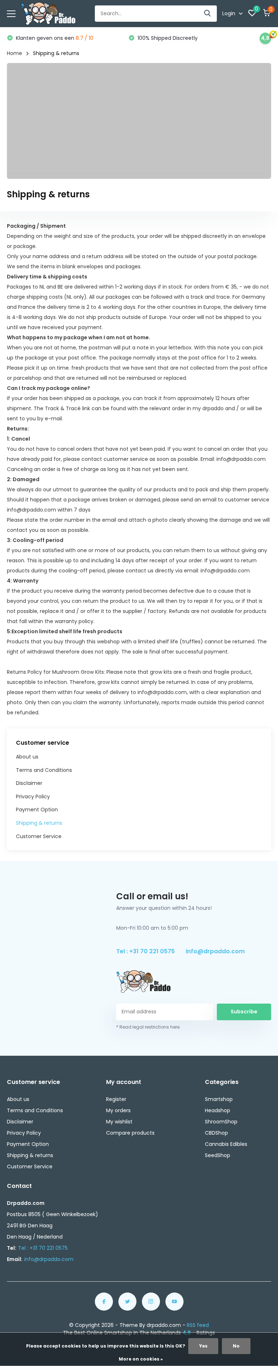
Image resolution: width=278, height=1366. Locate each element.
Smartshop (219, 1099)
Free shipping (164, 38)
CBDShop (216, 1132)
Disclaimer (29, 783)
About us (27, 756)
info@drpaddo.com (215, 951)
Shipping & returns (39, 823)
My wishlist (119, 1121)
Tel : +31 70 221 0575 (145, 951)
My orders (118, 1110)
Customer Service (39, 836)
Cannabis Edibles (226, 1144)
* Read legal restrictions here (148, 1027)
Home (14, 53)
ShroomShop (221, 1121)
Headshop (217, 1110)
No (236, 1346)
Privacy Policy (33, 796)
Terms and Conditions (44, 770)
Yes (203, 1346)
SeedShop (217, 1155)
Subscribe (244, 1011)
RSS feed (198, 1325)
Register (116, 1099)
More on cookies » (141, 1359)
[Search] (208, 13)
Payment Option (37, 809)
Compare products (130, 1132)
